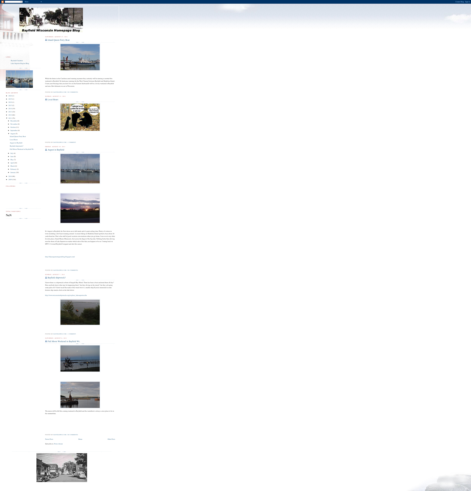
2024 (10, 96)
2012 (10, 115)
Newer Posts (49, 439)
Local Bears (53, 99)
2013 (10, 112)
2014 (10, 108)
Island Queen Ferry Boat (59, 39)
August (13, 133)
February (13, 169)
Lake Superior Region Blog (20, 63)
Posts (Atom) (58, 444)
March (12, 166)
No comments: (73, 92)
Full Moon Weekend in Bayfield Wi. (64, 341)
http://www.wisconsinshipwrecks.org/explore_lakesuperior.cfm (66, 295)
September (14, 130)
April (12, 163)
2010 (10, 176)
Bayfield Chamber (17, 60)
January (13, 172)
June (12, 156)
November (14, 124)
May (12, 159)
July (12, 153)
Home (80, 439)
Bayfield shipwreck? (57, 277)
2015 (10, 105)
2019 (10, 99)
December (13, 121)
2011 (10, 118)
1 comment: (72, 142)
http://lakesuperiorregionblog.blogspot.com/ (60, 257)
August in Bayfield (56, 149)
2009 (10, 179)
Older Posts (111, 439)
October (13, 127)
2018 (10, 102)
